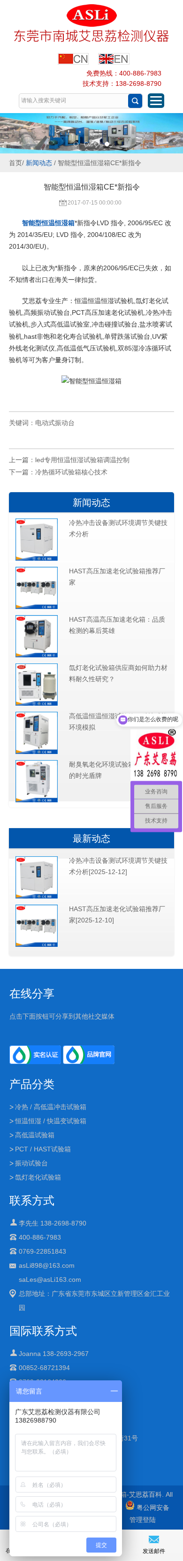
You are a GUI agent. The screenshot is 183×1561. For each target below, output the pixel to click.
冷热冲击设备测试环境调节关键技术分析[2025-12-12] (118, 866)
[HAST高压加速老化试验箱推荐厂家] (36, 607)
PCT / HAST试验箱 (43, 1149)
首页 (15, 163)
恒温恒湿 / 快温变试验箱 (50, 1121)
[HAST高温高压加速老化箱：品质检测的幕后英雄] (36, 655)
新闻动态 (39, 163)
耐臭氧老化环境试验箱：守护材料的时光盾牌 (118, 770)
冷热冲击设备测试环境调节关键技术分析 (118, 528)
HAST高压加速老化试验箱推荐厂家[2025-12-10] (117, 914)
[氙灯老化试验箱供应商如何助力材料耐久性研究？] (36, 704)
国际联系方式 (43, 1331)
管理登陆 (143, 1519)
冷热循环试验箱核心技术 (71, 472)
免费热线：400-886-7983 (123, 73)
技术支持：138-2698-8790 (122, 83)
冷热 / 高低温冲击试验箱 (50, 1107)
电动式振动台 (55, 422)
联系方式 (31, 1200)
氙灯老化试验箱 (38, 1177)
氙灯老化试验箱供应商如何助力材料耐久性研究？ (118, 673)
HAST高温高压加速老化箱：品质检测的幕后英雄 (117, 625)
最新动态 (91, 838)
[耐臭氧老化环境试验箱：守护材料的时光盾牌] (36, 800)
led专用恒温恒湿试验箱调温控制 (82, 460)
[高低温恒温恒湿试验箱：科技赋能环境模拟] (36, 752)
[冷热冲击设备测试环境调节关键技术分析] (36, 559)
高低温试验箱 (34, 1135)
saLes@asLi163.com (50, 1279)
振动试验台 (31, 1163)
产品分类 (31, 1084)
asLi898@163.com (47, 1265)
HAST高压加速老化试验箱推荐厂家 (117, 576)
